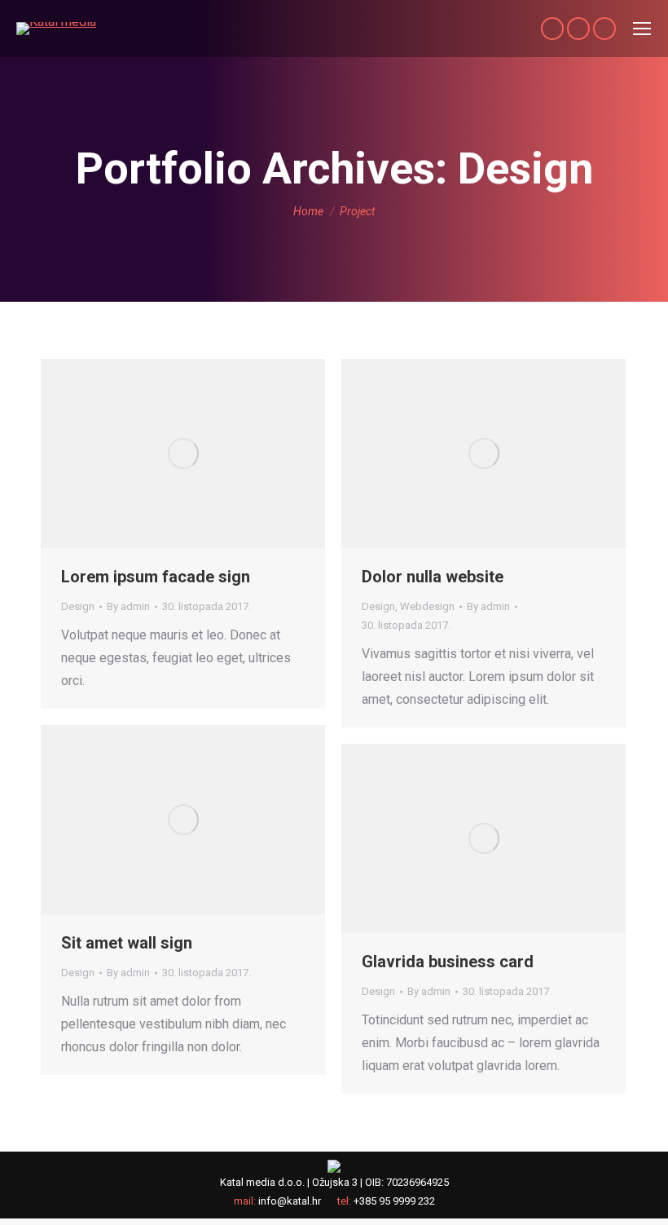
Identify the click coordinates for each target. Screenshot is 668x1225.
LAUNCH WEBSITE (139, 453)
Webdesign (427, 606)
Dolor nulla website (432, 576)
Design (77, 606)
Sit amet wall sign (126, 943)
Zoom (183, 453)
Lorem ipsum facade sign (155, 576)
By (128, 606)
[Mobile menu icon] (642, 28)
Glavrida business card (448, 961)
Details (227, 453)
